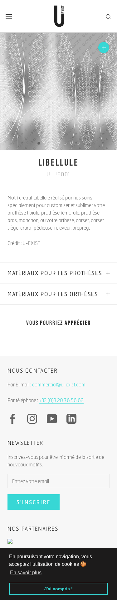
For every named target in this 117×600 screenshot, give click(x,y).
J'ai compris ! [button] (58, 588)
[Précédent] (27, 142)
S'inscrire (34, 502)
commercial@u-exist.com (58, 384)
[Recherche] (108, 16)
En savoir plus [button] (25, 572)
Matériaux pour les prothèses (54, 273)
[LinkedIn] (71, 419)
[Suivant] (90, 142)
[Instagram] (32, 419)
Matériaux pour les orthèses (52, 294)
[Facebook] (12, 419)
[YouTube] (52, 419)
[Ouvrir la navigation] (9, 16)
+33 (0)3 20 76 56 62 (61, 400)
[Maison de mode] (58, 544)
